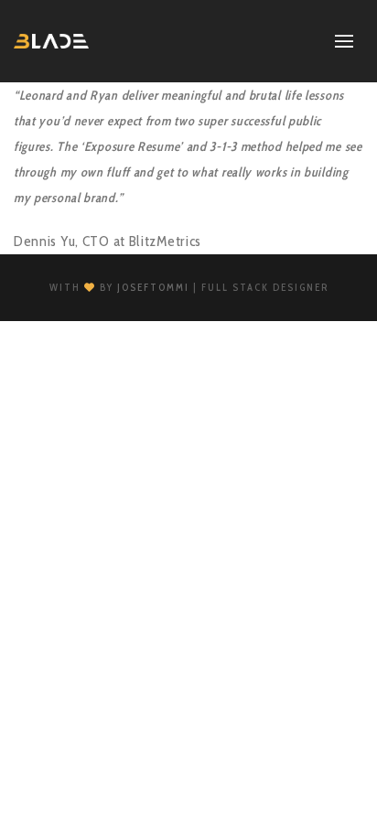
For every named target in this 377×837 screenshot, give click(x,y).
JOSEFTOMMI (153, 287)
